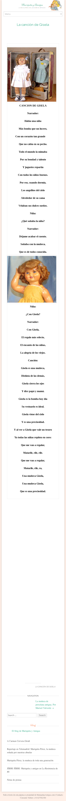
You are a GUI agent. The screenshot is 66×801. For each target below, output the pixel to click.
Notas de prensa (14, 779)
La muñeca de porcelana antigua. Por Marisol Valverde (46, 704)
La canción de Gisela (33, 25)
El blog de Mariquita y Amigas (26, 730)
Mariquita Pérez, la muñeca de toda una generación (30, 760)
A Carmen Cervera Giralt (18, 740)
